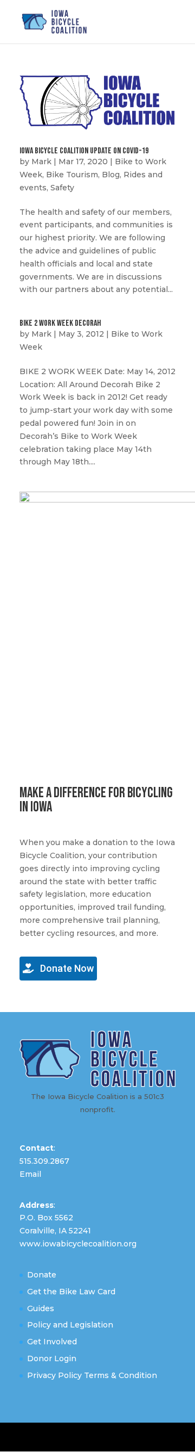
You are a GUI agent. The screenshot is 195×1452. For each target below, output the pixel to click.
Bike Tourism (72, 174)
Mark (41, 161)
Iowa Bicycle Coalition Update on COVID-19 (84, 151)
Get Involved (52, 1341)
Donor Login (51, 1358)
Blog (111, 174)
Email (30, 1174)
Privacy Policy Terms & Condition (92, 1375)
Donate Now (66, 968)
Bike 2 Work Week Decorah (60, 323)
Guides (40, 1308)
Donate (41, 1275)
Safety (62, 188)
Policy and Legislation (70, 1325)
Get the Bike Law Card (71, 1291)
